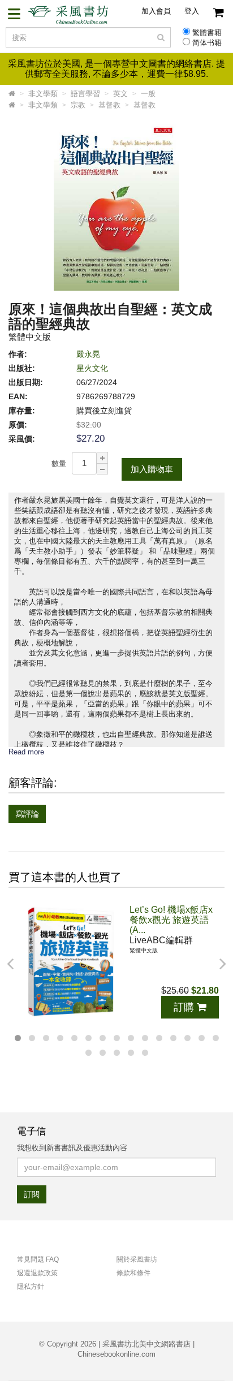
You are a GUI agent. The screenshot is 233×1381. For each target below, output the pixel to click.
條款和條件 (133, 1273)
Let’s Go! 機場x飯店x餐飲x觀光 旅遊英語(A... (171, 920)
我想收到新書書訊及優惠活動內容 (72, 1147)
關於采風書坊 (136, 1259)
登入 (191, 11)
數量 (58, 463)
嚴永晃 (88, 354)
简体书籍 (207, 43)
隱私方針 (30, 1287)
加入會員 (156, 11)
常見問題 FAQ (38, 1259)
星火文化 (92, 368)
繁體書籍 (207, 33)
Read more (26, 752)
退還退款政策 (37, 1273)
